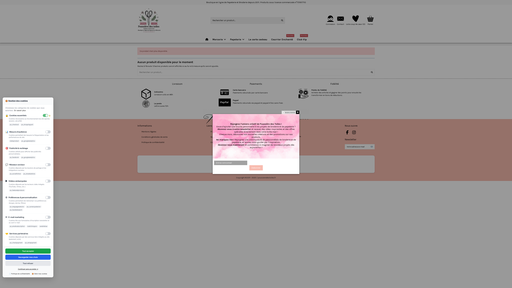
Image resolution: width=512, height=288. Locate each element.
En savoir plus (20, 110)
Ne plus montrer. (290, 112)
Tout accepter (28, 251)
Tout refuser (28, 263)
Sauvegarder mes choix (28, 257)
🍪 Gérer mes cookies (39, 274)
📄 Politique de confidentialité (19, 274)
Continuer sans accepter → (28, 269)
